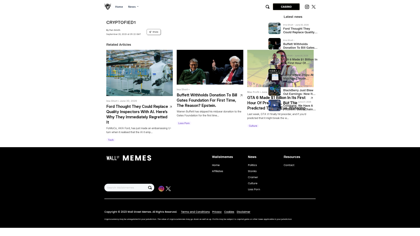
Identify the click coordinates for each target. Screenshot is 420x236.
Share (155, 31)
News (132, 6)
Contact (289, 165)
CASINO (286, 6)
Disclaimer (243, 212)
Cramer (253, 177)
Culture (252, 183)
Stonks (252, 171)
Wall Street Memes (139, 212)
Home (119, 6)
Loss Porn (254, 189)
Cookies (229, 212)
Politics (252, 165)
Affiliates (217, 171)
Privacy (217, 212)
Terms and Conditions (195, 212)
